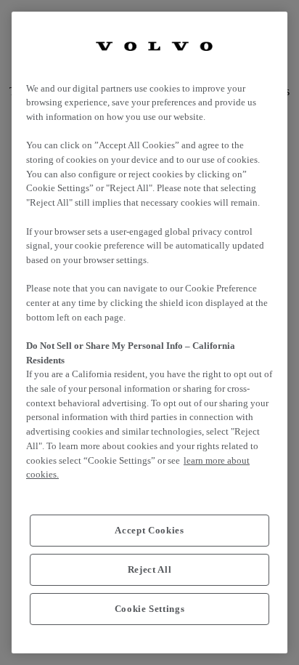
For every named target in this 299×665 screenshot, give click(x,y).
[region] (149, 332)
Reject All (150, 569)
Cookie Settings (150, 608)
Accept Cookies (149, 530)
